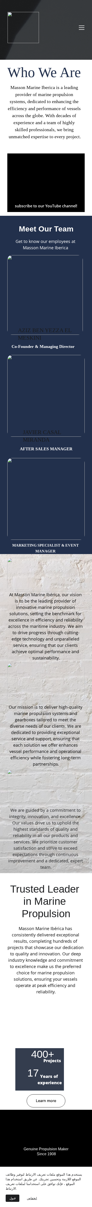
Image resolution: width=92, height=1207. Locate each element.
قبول (12, 1198)
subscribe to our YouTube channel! (46, 206)
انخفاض (32, 1198)
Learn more (46, 1100)
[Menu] (81, 28)
